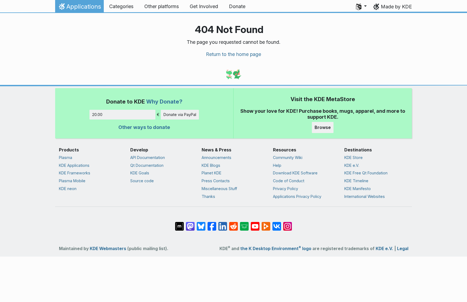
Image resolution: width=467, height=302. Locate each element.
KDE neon (67, 188)
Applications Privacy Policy (297, 196)
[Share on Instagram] (287, 223)
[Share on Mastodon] (190, 223)
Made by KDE (396, 6)
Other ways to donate (144, 127)
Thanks (208, 196)
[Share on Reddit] (233, 223)
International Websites (364, 196)
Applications (79, 8)
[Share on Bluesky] (201, 223)
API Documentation (147, 157)
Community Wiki (287, 157)
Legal (402, 248)
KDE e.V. (351, 165)
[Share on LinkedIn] (222, 223)
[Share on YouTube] (255, 223)
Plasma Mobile (72, 180)
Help (277, 165)
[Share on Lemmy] (244, 223)
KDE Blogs (211, 165)
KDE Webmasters (108, 248)
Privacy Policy (285, 188)
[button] (361, 6)
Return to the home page (233, 54)
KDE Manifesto (357, 188)
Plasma (65, 157)
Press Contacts (216, 180)
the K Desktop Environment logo (275, 248)
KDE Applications (74, 165)
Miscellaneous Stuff (219, 188)
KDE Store (353, 157)
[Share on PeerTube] (266, 223)
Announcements (216, 157)
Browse (323, 127)
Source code (142, 180)
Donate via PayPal (180, 114)
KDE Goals (139, 173)
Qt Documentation (147, 165)
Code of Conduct (288, 180)
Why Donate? (164, 101)
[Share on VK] (276, 223)
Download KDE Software (295, 173)
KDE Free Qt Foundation (366, 173)
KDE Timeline (356, 180)
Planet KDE (211, 173)
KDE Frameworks (74, 173)
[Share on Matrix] (179, 223)
